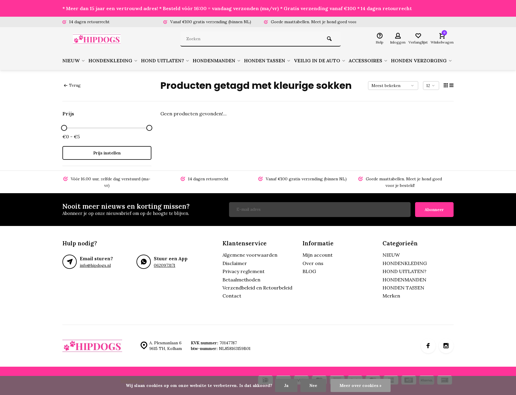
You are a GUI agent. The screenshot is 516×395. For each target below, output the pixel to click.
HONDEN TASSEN (264, 60)
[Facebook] (428, 345)
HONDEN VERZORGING (419, 60)
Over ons (312, 263)
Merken (391, 296)
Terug (75, 85)
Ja (286, 385)
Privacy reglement (243, 271)
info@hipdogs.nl (95, 265)
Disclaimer (234, 263)
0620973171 (164, 265)
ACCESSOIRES (365, 60)
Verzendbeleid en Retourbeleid (257, 288)
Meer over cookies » (361, 385)
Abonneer (434, 209)
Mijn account (317, 255)
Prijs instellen (107, 153)
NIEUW (71, 60)
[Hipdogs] (98, 39)
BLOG (309, 271)
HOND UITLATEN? (162, 60)
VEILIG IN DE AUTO (317, 60)
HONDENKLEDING (110, 60)
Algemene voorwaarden (249, 255)
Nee (313, 385)
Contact (231, 296)
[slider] (64, 128)
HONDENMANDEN (214, 60)
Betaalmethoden (241, 280)
